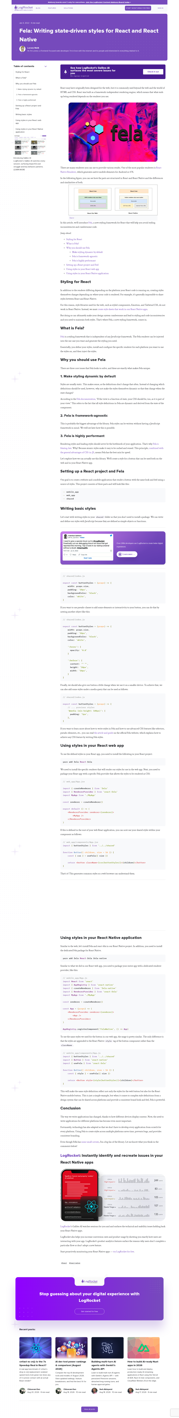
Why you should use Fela (26, 84)
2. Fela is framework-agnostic (27, 94)
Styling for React (22, 72)
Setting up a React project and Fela (28, 107)
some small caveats (90, 1141)
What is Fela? (21, 78)
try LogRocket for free (123, 1251)
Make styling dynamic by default (87, 252)
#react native (74, 1263)
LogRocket (70, 1155)
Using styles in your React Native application (29, 130)
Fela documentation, (86, 399)
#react (64, 1263)
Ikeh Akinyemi (105, 1389)
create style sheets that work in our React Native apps (122, 309)
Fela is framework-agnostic (85, 256)
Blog (38, 8)
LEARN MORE (19, 170)
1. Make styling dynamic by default (28, 89)
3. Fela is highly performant (26, 100)
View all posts (89, 1409)
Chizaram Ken (33, 1389)
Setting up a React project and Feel (82, 264)
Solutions (68, 8)
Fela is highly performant (84, 260)
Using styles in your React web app (28, 121)
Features (52, 8)
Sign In (160, 8)
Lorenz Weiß (33, 48)
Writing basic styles (24, 114)
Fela (90, 222)
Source (72, 218)
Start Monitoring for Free (138, 8)
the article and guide (103, 732)
